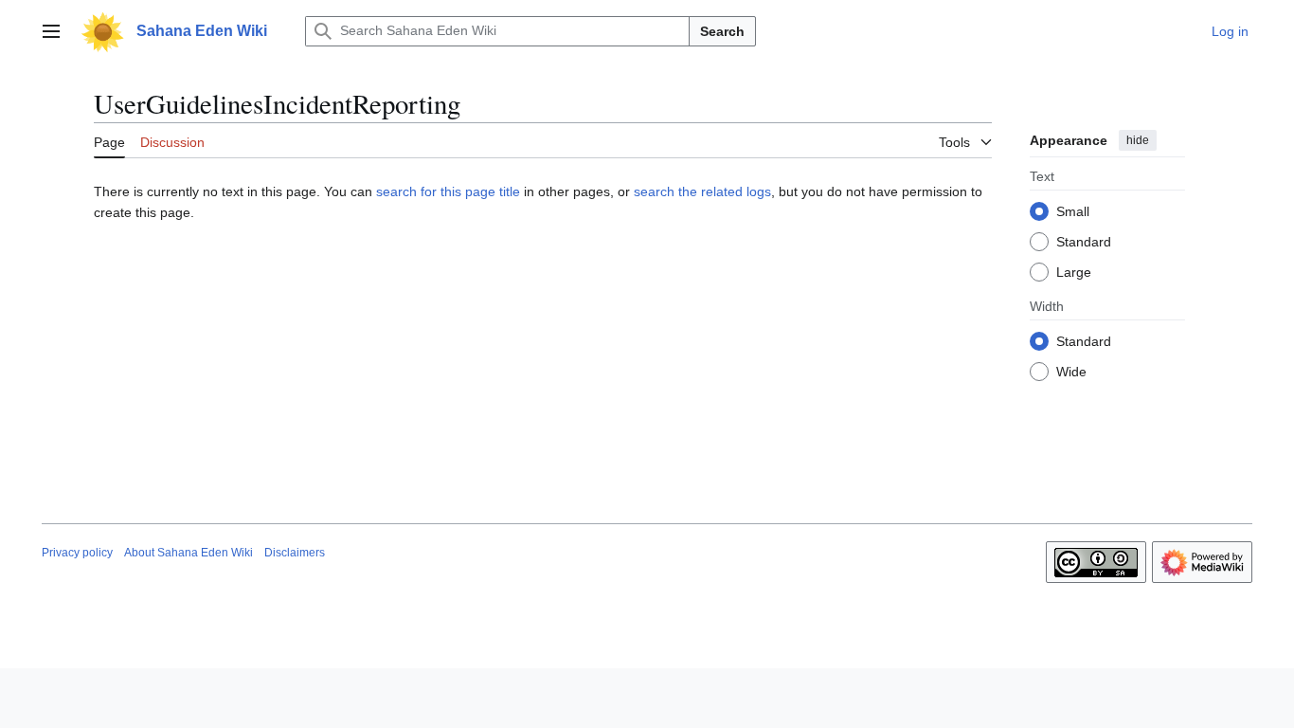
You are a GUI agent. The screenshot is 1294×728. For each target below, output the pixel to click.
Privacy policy (77, 552)
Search (722, 31)
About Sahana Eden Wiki (188, 552)
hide (1137, 140)
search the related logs (702, 191)
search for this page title (448, 191)
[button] (51, 31)
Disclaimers (294, 552)
